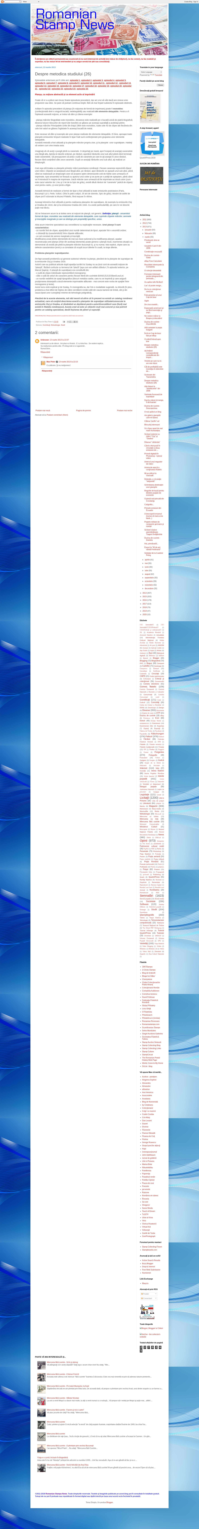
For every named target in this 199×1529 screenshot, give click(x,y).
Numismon (146, 1273)
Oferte (149, 837)
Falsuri (149, 736)
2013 (145, 227)
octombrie (149, 581)
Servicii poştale (145, 899)
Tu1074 (145, 1214)
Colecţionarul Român (150, 988)
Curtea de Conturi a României (150, 705)
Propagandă (160, 872)
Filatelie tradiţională (147, 747)
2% (141, 632)
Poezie (142, 856)
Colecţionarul (147, 1108)
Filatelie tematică (155, 744)
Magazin (153, 806)
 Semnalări (147, 625)
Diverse (146, 710)
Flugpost (161, 749)
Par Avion (146, 844)
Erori (157, 718)
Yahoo (162, 949)
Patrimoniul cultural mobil (152, 846)
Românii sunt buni (146, 887)
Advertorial (143, 645)
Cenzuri (156, 668)
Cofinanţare (147, 679)
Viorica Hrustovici (149, 1224)
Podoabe (158, 854)
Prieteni (157, 869)
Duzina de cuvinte (147, 715)
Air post (152, 645)
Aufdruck (143, 653)
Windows (143, 949)
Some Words (147, 1208)
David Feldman (148, 997)
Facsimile (143, 734)
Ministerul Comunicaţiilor (149, 824)
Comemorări (159, 681)
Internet (143, 768)
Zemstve (158, 951)
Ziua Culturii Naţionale (156, 954)
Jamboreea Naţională (147, 789)
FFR (159, 742)
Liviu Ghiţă (146, 1009)
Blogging (143, 661)
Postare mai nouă (43, 410)
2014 (145, 593)
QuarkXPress (154, 877)
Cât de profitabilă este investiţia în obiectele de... (153, 369)
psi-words (146, 1189)
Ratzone (145, 1192)
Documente (160, 710)
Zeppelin (142, 954)
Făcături (147, 739)
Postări (146, 1294)
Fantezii (161, 737)
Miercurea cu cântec (149, 816)
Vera (144, 1221)
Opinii (143, 840)
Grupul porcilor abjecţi (151, 1145)
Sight (146, 301)
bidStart (161, 656)
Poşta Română (151, 862)
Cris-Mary (146, 1117)
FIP (145, 749)
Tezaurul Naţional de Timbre (153, 925)
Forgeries (159, 752)
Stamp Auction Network (151, 1042)
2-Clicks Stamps (148, 970)
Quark (142, 877)
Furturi (157, 758)
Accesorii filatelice (146, 635)
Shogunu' (146, 1205)
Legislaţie (144, 794)
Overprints (160, 841)
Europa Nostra (156, 721)
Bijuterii (145, 658)
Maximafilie (144, 811)
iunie (147, 567)
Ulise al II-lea (147, 1218)
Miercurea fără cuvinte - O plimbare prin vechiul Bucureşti (70, 1446)
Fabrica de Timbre (146, 731)
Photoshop (157, 851)
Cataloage (157, 666)
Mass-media (156, 809)
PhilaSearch (147, 1015)
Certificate (156, 671)
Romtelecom (144, 893)
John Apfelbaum (148, 1155)
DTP (158, 713)
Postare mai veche (124, 410)
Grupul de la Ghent (153, 763)
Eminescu (146, 718)
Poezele (145, 1186)
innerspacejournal (149, 1152)
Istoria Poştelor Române (154, 773)
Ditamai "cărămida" (152, 442)
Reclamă (158, 880)
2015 (145, 597)
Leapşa (156, 792)
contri (157, 697)
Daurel (145, 1124)
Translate (158, 75)
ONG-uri (158, 837)
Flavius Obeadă (148, 1133)
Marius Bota (147, 1164)
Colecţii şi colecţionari (150, 630)
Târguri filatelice (155, 918)
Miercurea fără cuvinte (149, 822)
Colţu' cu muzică (149, 1111)
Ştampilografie (147, 915)
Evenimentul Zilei (146, 726)
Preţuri (145, 869)
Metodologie (55, 325)
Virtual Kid (146, 1227)
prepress (161, 867)
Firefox (152, 749)
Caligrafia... (149, 504)
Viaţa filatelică (159, 943)
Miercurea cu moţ (149, 819)
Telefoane (160, 923)
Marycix (145, 1283)
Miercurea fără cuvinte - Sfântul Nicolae (63, 1398)
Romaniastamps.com (150, 1024)
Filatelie (142, 744)
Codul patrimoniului (157, 676)
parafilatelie (157, 844)
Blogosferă (155, 661)
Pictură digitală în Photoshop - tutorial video (153, 456)
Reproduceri (144, 885)
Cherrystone (147, 979)
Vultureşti (146, 1230)
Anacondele (147, 1095)
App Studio (143, 650)
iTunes (152, 782)
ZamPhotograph (148, 1236)
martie (147, 237)
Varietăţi (144, 943)
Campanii (160, 663)
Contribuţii (46, 325)
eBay (162, 715)
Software (144, 904)
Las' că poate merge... (153, 286)
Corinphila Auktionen (150, 991)
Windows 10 (153, 949)
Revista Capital (156, 885)
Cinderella (143, 674)
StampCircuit (147, 1055)
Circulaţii (155, 674)
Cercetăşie (143, 671)
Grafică (161, 760)
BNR (141, 663)
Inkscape (157, 765)
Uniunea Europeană (147, 938)
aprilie (147, 560)
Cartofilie (146, 666)
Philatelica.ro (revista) (151, 1018)
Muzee (153, 829)
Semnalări (146, 895)
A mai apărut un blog (152, 412)
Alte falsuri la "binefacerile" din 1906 (152, 388)
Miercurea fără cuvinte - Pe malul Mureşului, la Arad (68, 1386)
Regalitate (143, 882)
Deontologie (152, 708)
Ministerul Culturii (148, 827)
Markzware (144, 809)
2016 (145, 600)
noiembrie (149, 585)
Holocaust (143, 765)
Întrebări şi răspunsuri (152, 784)
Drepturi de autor (147, 713)
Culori (159, 700)
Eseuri (142, 721)
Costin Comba (148, 1114)
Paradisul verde (148, 1177)
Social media (159, 899)
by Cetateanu (147, 1105)
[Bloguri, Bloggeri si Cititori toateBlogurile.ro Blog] (151, 1328)
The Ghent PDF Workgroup (152, 928)
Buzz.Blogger (147, 1264)
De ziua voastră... (151, 304)
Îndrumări (161, 782)
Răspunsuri (48, 357)
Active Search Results (151, 1260)
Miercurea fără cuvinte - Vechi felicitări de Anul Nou (67, 1465)
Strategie (143, 910)
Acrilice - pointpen (149, 1077)
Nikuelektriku (147, 1167)
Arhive (159, 650)
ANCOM (161, 645)
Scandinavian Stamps (151, 1027)
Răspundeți (45, 352)
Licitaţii (144, 797)
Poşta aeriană (154, 856)
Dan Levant (147, 1121)
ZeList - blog (147, 1066)
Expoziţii (157, 728)
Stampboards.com (149, 1250)
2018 (145, 607)
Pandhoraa (146, 1171)
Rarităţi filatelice (146, 880)
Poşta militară (159, 859)
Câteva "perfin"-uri (151, 421)
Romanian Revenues (150, 1021)
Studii (63, 325)
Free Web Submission (151, 1270)
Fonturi (146, 752)
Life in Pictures (148, 1161)
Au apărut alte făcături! (153, 282)
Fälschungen (157, 733)
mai (146, 563)
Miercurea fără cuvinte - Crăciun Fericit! (63, 1374)
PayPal (146, 849)
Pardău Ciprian (148, 1180)
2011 (145, 220)
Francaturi (143, 758)
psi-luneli (146, 874)
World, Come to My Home (152, 1063)
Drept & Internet (148, 1267)
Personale (144, 851)
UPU (159, 941)
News (161, 834)
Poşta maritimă (145, 859)
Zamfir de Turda (148, 1233)
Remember (156, 882)
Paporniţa (146, 1174)
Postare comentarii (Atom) (57, 415)
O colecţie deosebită (152, 270)
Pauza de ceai (148, 1183)
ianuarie (148, 230)
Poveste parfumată (147, 864)
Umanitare (147, 936)
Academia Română (154, 632)
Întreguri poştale (148, 787)
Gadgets (143, 760)
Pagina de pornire (83, 410)
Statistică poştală (155, 907)
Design (161, 708)
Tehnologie (144, 920)
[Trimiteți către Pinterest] (77, 322)
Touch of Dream (148, 1211)
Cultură (142, 702)
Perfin (159, 849)
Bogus (149, 663)
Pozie (160, 864)
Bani (151, 653)
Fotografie (153, 755)
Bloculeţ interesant (152, 425)
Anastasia (146, 1099)
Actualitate (160, 635)
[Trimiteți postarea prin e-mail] (63, 322)
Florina (145, 1139)
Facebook (158, 731)
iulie (147, 571)
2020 (145, 614)
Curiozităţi (155, 702)
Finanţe (161, 747)
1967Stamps (147, 967)
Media (157, 811)
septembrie (149, 578)
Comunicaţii (148, 694)
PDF (152, 849)
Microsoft (158, 814)
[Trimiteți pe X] (72, 322)
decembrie (149, 588)
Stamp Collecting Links (151, 1048)
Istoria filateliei (157, 771)
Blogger (156, 658)
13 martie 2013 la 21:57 (59, 340)
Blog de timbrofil (148, 973)
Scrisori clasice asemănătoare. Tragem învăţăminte (153, 532)
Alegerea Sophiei (149, 1080)
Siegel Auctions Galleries (152, 1034)
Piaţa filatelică (145, 854)
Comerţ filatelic (148, 686)
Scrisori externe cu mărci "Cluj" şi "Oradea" (152, 436)
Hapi (144, 1149)
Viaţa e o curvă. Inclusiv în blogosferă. (52, 1457)
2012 (145, 223)
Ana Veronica (147, 1092)
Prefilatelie (143, 867)
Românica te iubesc (150, 1196)
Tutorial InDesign (146, 930)
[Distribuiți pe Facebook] (74, 322)
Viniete (159, 946)
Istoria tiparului (149, 776)
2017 (145, 604)
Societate (150, 901)
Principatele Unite (146, 872)
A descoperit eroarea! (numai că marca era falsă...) (153, 516)
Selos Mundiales (149, 1031)
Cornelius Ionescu (149, 994)
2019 (145, 611)
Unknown (45, 340)
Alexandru (146, 1083)
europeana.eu (144, 723)
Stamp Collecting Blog (151, 1045)
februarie (148, 233)
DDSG (142, 708)
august (148, 574)
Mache (142, 806)
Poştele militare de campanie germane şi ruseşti (154, 524)
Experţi (146, 728)
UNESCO (158, 936)
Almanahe (146, 1086)
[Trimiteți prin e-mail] (68, 322)
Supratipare (143, 912)
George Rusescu (149, 1142)
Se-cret (145, 1202)
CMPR (142, 676)
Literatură (147, 803)
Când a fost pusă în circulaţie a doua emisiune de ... (152, 448)
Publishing (157, 874)
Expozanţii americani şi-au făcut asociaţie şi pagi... (154, 310)
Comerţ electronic (151, 684)
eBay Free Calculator (153, 261)
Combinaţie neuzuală (153, 252)
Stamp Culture (148, 1052)
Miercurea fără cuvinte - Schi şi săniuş (62, 1362)
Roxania (145, 1199)
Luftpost (158, 803)
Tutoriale (160, 933)
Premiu (153, 867)
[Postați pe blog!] (70, 322)
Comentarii (147, 1298)
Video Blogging (147, 946)
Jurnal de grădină (149, 1158)
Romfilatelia (154, 890)
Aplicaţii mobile (156, 648)
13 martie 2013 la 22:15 (68, 362)
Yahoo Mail (147, 951)
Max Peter (51, 362)
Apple (152, 650)
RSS (157, 893)
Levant (159, 795)
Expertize (160, 726)
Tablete (142, 918)
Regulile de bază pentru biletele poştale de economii (154, 493)
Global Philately (148, 1005)
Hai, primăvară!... (151, 544)
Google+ (152, 760)
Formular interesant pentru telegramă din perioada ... (153, 276)
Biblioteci (152, 656)
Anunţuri (145, 648)
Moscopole (143, 829)
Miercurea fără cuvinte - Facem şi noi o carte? (65, 1410)
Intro (157, 768)
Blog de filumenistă (150, 1102)
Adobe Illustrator (155, 643)
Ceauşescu (143, 668)
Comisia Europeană (147, 689)
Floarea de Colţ (148, 1136)
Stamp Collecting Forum (152, 1247)
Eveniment (156, 723)
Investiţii (143, 771)
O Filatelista (147, 1012)
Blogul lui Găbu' (148, 976)
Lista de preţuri (158, 801)
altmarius (146, 1089)
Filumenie (146, 1130)
